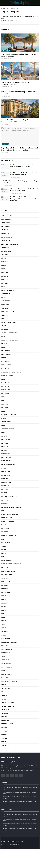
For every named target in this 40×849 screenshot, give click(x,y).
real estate (5, 582)
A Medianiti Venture (14, 844)
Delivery (4, 343)
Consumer (5, 304)
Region (3, 596)
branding (4, 283)
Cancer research (7, 290)
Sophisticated (6, 649)
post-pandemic (6, 560)
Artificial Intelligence (9, 244)
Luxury (3, 525)
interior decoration (9, 496)
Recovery (4, 589)
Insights (4, 493)
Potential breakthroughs (11, 564)
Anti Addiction (6, 237)
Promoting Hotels (8, 571)
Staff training (6, 667)
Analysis (4, 230)
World (3, 741)
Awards (4, 258)
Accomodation (6, 219)
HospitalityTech (7, 457)
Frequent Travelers (8, 415)
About (3, 841)
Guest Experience (7, 429)
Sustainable (5, 678)
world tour (5, 745)
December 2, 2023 (12, 20)
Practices (4, 567)
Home (3, 8)
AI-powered (5, 223)
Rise (2, 614)
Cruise (3, 326)
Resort (4, 606)
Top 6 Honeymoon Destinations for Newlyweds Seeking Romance (22, 165)
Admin (4, 20)
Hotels (4, 468)
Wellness (4, 727)
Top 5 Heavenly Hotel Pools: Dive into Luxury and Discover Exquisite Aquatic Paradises (23, 198)
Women (4, 738)
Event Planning (7, 375)
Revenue (4, 610)
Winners (4, 731)
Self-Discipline (14, 8)
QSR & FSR (4, 578)
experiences (5, 390)
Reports (4, 599)
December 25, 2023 (7, 58)
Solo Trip (4, 646)
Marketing (5, 532)
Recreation (5, 592)
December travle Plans (9, 340)
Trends (4, 717)
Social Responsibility (9, 642)
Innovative (5, 486)
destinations (6, 354)
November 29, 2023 (7, 152)
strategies (5, 670)
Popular (4, 557)
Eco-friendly (6, 361)
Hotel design (6, 461)
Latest (3, 510)
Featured (6, 78)
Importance (5, 475)
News (3, 539)
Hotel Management (8, 464)
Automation (6, 251)
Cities (3, 297)
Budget (4, 287)
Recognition (6, 585)
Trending (4, 713)
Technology (5, 688)
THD (6, 844)
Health (4, 436)
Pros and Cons (6, 574)
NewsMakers (6, 542)
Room (3, 617)
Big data (4, 276)
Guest (3, 425)
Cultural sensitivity (8, 333)
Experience (5, 386)
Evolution (5, 383)
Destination (7, 50)
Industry (4, 478)
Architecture (6, 240)
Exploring (5, 393)
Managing (5, 528)
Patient (4, 553)
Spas (3, 656)
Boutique (4, 279)
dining (3, 358)
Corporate (5, 308)
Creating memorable (9, 322)
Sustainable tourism (9, 681)
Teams (3, 685)
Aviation (4, 255)
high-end (4, 447)
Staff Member (6, 663)
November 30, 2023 (7, 124)
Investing (4, 503)
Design (3, 347)
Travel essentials (8, 706)
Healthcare (5, 439)
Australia (5, 247)
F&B (2, 397)
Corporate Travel (8, 311)
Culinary (4, 329)
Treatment (5, 710)
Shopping (4, 631)
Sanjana (4, 624)
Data (3, 336)
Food (3, 411)
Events (3, 379)
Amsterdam (5, 226)
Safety (3, 621)
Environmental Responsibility (12, 372)
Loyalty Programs (8, 521)
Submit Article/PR (12, 841)
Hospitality (5, 454)
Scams (3, 628)
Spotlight (5, 660)
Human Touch (6, 471)
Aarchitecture (6, 215)
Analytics (5, 233)
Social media (6, 638)
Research (4, 603)
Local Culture (6, 518)
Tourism (4, 695)
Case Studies (5, 294)
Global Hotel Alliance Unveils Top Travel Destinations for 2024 (24, 190)
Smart (3, 635)
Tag (8, 8)
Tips (2, 692)
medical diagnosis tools (10, 535)
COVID (3, 319)
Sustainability (6, 674)
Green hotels (6, 422)
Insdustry (5, 489)
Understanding (7, 724)
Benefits (4, 265)
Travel (3, 699)
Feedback (4, 407)
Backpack (4, 262)
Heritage (4, 443)
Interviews (5, 500)
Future (3, 418)
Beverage (4, 272)
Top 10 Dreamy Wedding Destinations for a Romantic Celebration (24, 173)
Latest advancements (9, 514)
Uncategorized (6, 720)
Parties (4, 550)
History (4, 450)
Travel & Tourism (7, 702)
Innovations (6, 482)
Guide (3, 432)
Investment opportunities (11, 507)
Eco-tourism (6, 365)
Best (3, 269)
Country (4, 315)
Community (5, 301)
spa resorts (5, 653)
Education (5, 368)
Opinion (4, 546)
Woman (4, 734)
